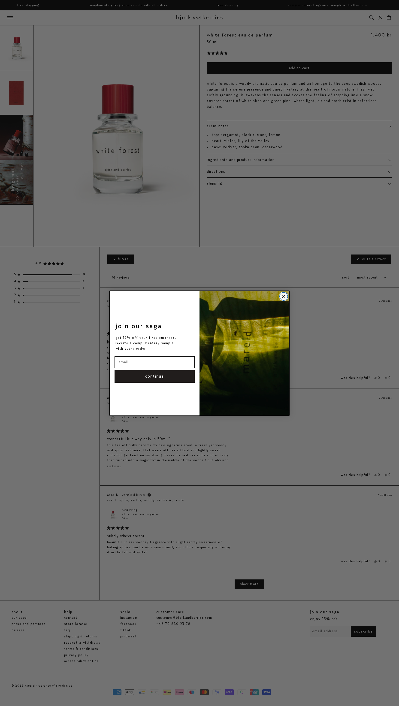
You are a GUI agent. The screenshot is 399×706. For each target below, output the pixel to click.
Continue (154, 376)
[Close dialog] (284, 296)
